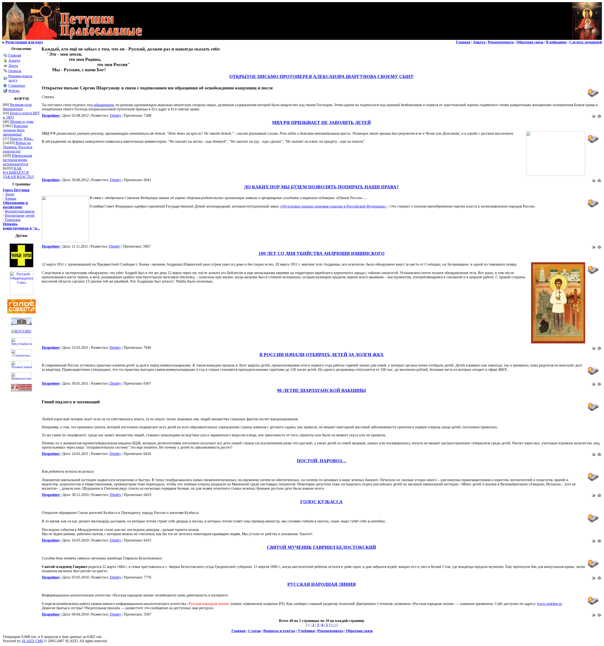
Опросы (14, 71)
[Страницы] (5, 86)
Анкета (14, 60)
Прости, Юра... (22, 139)
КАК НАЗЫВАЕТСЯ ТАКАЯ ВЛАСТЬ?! (18, 172)
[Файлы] (5, 91)
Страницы (16, 85)
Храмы (10, 198)
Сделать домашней (585, 42)
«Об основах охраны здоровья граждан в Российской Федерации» (333, 206)
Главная (14, 55)
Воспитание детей (19, 215)
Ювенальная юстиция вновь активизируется (17, 160)
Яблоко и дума (22, 122)
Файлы (14, 91)
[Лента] (5, 66)
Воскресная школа (19, 211)
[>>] (333, 625)
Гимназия (12, 220)
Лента (13, 66)
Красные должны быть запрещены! (15, 130)
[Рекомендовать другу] (5, 79)
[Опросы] (5, 72)
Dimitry (115, 115)
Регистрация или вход (24, 42)
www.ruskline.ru (549, 604)
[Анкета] (5, 61)
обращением (104, 105)
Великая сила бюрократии (17, 107)
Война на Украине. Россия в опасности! (17, 147)
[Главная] (5, 56)
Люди (9, 194)
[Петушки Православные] (73, 39)
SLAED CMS (32, 641)
